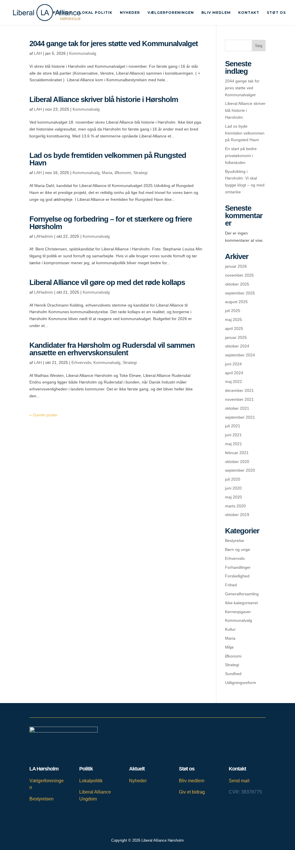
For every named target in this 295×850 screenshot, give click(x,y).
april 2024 (234, 373)
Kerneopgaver (238, 611)
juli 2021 (232, 426)
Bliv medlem (216, 13)
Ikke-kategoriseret (241, 602)
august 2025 (236, 301)
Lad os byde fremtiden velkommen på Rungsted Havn (107, 159)
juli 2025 (232, 310)
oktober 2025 (237, 284)
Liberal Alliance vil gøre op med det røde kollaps (107, 282)
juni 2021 (233, 434)
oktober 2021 (237, 408)
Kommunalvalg (82, 53)
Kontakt (248, 13)
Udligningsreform (240, 682)
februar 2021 (237, 452)
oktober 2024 (237, 346)
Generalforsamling (242, 594)
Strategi (140, 172)
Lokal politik (95, 13)
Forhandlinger (238, 567)
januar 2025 (236, 337)
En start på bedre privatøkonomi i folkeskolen (241, 155)
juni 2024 (233, 364)
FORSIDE (62, 13)
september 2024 (240, 355)
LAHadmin (43, 236)
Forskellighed (237, 576)
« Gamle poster (43, 415)
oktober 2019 (237, 514)
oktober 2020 (237, 461)
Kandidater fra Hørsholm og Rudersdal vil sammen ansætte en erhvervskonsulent (112, 349)
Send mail (239, 780)
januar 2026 (236, 266)
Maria (107, 172)
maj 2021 (233, 443)
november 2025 (239, 275)
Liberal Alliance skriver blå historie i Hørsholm (103, 99)
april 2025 (234, 328)
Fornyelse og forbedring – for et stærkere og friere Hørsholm (110, 223)
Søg (258, 45)
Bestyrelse (234, 540)
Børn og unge (237, 549)
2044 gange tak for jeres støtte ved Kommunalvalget (113, 43)
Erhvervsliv (81, 362)
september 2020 (240, 470)
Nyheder (130, 13)
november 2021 (239, 399)
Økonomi (123, 172)
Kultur (230, 629)
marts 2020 (235, 506)
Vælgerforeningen (171, 13)
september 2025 (240, 293)
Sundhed (233, 673)
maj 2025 (233, 319)
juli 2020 (232, 479)
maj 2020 (233, 497)
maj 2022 (233, 381)
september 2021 (240, 417)
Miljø (229, 647)
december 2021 (239, 390)
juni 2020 (233, 488)
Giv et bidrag (192, 791)
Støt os (276, 13)
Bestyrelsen (41, 798)
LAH (38, 53)
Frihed (231, 585)
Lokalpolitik (91, 780)
